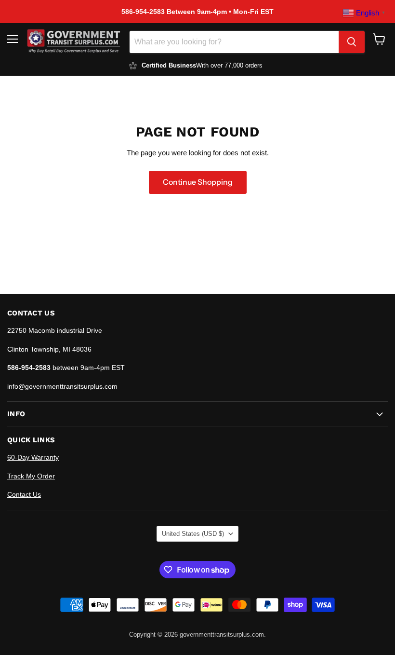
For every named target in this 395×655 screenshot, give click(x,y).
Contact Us (24, 494)
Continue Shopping (198, 182)
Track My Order (31, 476)
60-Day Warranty (33, 457)
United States (193, 533)
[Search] (352, 42)
